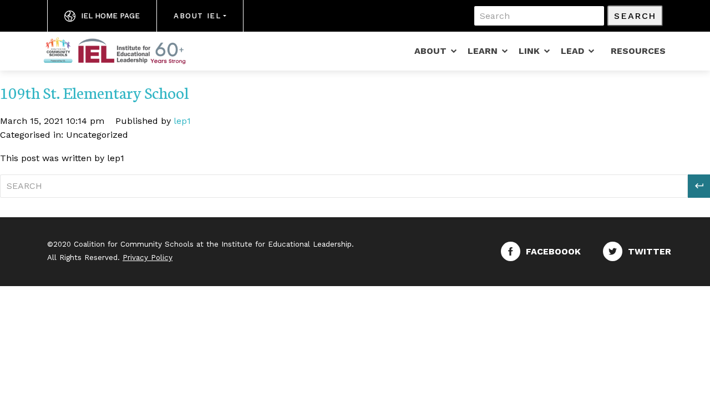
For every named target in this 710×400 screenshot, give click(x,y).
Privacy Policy (148, 257)
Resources (638, 51)
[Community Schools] (127, 50)
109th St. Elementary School (94, 92)
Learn (483, 51)
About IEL (197, 16)
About (430, 51)
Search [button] (635, 16)
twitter (649, 251)
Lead (572, 51)
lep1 (182, 121)
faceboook (553, 251)
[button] (699, 186)
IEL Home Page (110, 16)
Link (529, 51)
